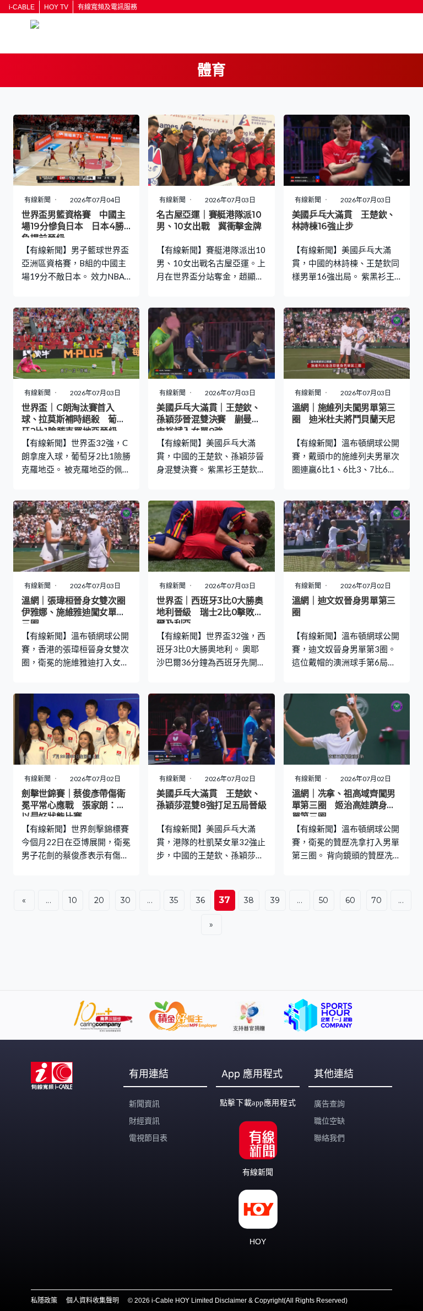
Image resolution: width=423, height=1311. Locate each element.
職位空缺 (329, 1121)
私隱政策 (44, 1300)
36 (200, 900)
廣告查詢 (329, 1104)
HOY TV (56, 7)
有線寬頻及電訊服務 (107, 7)
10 (73, 900)
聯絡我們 (329, 1138)
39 (275, 900)
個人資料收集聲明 (92, 1300)
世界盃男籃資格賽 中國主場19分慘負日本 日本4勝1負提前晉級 (74, 226)
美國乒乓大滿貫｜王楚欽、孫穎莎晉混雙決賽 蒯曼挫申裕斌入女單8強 (208, 419)
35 (174, 900)
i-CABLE (22, 7)
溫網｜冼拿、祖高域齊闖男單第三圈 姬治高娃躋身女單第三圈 (343, 805)
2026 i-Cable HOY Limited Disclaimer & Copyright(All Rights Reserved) (241, 1300)
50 (324, 900)
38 (249, 900)
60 (350, 900)
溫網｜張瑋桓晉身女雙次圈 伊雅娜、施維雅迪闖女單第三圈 (77, 612)
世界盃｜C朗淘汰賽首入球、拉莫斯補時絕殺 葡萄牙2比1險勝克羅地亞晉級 (73, 419)
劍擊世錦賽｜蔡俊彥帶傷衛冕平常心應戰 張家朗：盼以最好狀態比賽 (73, 805)
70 (376, 900)
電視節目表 (148, 1138)
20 (99, 900)
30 (126, 900)
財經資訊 (144, 1121)
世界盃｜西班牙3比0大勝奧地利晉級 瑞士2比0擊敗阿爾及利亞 (209, 612)
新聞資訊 (144, 1104)
